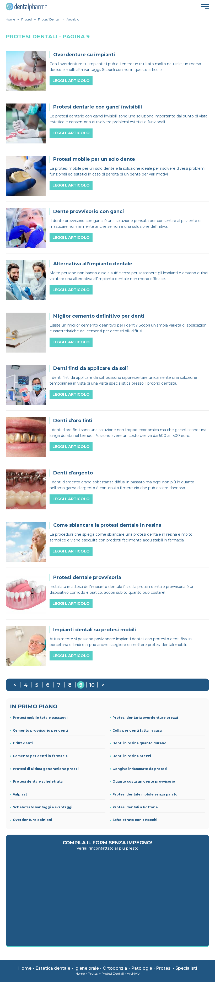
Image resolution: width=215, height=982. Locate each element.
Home (24, 968)
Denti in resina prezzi (131, 756)
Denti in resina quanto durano (139, 743)
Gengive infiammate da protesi (139, 769)
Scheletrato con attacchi (134, 820)
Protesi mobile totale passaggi (40, 718)
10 (92, 685)
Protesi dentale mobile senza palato (145, 794)
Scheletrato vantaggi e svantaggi (42, 807)
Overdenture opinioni (32, 820)
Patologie (141, 968)
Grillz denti (23, 743)
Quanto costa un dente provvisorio (143, 781)
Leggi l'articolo (71, 80)
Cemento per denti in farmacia (40, 756)
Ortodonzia (115, 968)
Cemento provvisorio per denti (40, 730)
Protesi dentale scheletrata (38, 781)
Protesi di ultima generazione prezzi (46, 769)
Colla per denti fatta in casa (137, 730)
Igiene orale (86, 968)
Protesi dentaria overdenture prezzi (145, 718)
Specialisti (186, 968)
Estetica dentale (52, 968)
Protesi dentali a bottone (135, 807)
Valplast (20, 794)
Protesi (163, 968)
